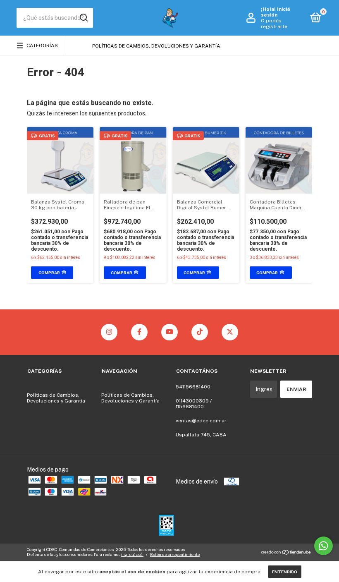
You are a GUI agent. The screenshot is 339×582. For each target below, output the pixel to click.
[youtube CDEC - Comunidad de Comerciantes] (169, 332)
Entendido (284, 571)
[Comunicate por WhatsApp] (323, 545)
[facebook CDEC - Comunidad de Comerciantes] (139, 332)
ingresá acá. (132, 554)
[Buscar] (83, 17)
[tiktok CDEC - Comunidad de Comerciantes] (199, 332)
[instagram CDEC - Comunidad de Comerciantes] (109, 332)
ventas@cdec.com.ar (201, 421)
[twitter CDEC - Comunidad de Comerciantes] (230, 332)
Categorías (42, 45)
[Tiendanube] (286, 553)
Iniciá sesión (275, 12)
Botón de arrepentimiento (175, 554)
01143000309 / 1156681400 (194, 404)
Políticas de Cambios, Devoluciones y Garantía (156, 46)
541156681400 (193, 387)
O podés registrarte (274, 23)
